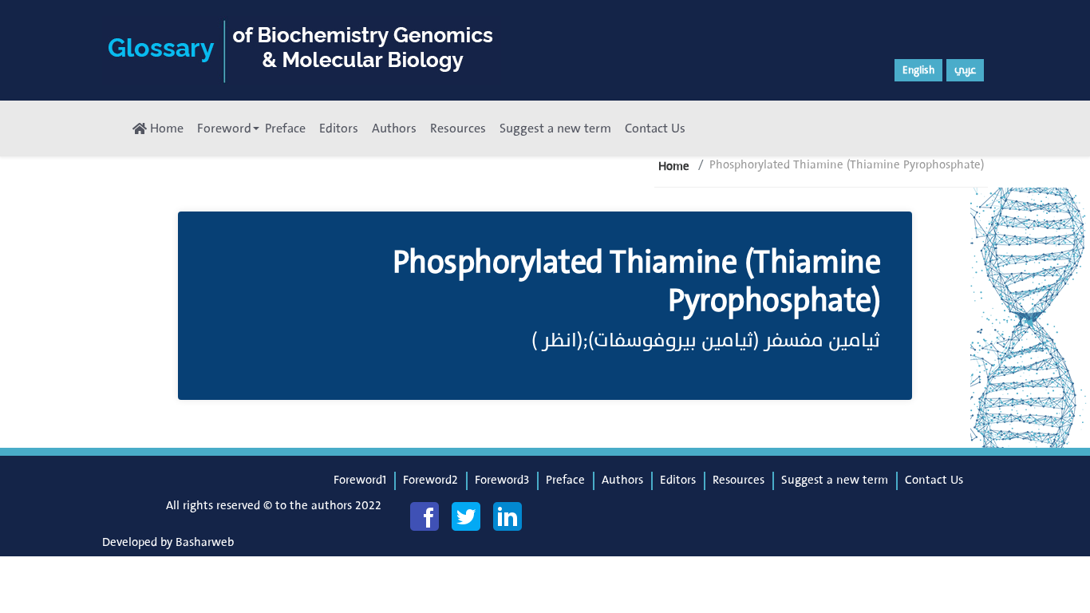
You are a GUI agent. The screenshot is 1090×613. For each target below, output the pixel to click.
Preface (285, 128)
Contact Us (655, 128)
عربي (965, 70)
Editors (338, 128)
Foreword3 (502, 480)
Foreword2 (430, 480)
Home (165, 128)
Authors (394, 128)
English (918, 70)
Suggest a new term (555, 128)
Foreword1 (360, 480)
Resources (458, 128)
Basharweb (205, 542)
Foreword (224, 128)
